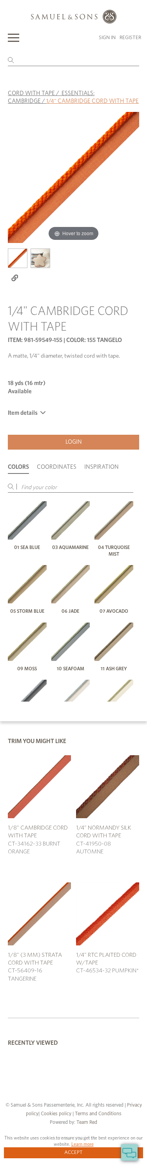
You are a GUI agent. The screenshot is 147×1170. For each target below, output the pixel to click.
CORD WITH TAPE (31, 93)
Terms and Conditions (98, 1113)
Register (130, 37)
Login (73, 442)
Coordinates (56, 467)
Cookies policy (56, 1113)
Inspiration (101, 467)
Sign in (107, 37)
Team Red (86, 1122)
